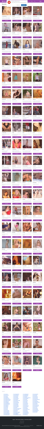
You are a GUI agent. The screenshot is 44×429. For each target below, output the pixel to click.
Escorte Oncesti (25, 400)
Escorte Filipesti (15, 397)
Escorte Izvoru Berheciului (17, 408)
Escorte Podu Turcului (26, 409)
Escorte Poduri (25, 410)
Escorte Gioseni (15, 401)
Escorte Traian (35, 407)
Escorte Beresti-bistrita (7, 399)
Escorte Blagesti (6, 402)
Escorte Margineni (25, 394)
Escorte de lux (31, 425)
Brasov (32, 1)
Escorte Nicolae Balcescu (27, 397)
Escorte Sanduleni (35, 394)
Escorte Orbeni (25, 402)
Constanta (28, 1)
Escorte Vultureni (35, 411)
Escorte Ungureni (35, 408)
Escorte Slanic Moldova (36, 399)
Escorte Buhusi (6, 406)
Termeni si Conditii (26, 425)
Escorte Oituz (25, 399)
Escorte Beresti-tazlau (7, 400)
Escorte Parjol (25, 407)
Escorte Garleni (15, 399)
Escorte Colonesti (6, 410)
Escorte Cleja (6, 409)
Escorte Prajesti (25, 411)
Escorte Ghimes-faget (16, 400)
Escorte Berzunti (6, 401)
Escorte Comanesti (6, 411)
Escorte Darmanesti (7, 414)
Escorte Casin (6, 408)
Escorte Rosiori (25, 414)
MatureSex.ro (6, 1)
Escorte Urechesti (35, 409)
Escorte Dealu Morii (16, 394)
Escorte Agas (6, 394)
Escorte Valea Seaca (36, 410)
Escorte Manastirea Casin (17, 414)
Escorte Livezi (15, 411)
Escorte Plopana (25, 408)
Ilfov (34, 1)
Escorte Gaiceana (16, 398)
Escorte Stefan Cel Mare (36, 402)
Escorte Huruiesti (16, 406)
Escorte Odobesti (25, 398)
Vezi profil (6, 20)
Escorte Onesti (25, 401)
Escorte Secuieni (35, 398)
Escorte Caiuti (6, 407)
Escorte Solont (35, 400)
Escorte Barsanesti (6, 398)
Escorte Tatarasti (35, 406)
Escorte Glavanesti (16, 402)
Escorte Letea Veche (16, 409)
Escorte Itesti (15, 407)
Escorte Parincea (25, 406)
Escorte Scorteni (35, 397)
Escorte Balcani (6, 397)
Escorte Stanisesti (35, 401)
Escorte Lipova (15, 410)
